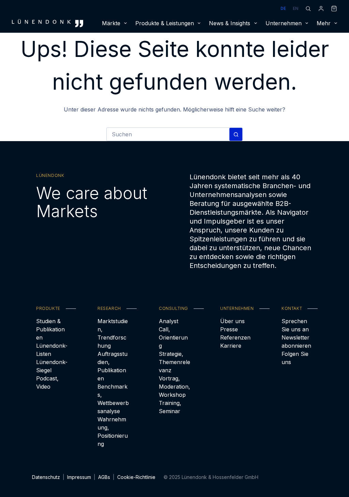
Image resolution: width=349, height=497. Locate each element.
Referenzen (235, 337)
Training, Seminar (170, 407)
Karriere (230, 345)
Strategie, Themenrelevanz (174, 362)
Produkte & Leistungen (164, 23)
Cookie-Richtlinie (136, 477)
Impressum (79, 477)
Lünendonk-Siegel (51, 366)
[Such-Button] (235, 134)
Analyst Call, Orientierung (173, 333)
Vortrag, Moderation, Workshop (174, 386)
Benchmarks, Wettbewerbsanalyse (113, 399)
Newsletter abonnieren (296, 341)
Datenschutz (46, 477)
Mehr (324, 23)
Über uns (232, 321)
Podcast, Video (47, 382)
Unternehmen (283, 23)
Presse (229, 329)
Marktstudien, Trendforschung (112, 333)
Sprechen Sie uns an (295, 325)
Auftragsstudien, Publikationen (112, 366)
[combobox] (168, 134)
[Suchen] (308, 8)
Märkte (111, 23)
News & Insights (229, 23)
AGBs (104, 477)
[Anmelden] (321, 8)
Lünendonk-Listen (51, 349)
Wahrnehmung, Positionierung (112, 431)
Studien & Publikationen (50, 329)
